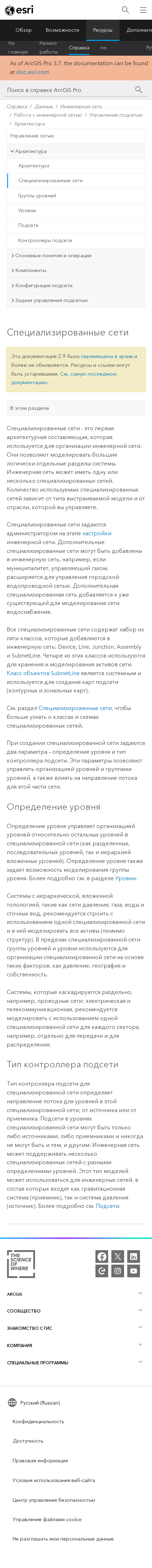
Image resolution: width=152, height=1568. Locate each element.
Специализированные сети (50, 181)
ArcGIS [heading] (14, 1294)
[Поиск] (125, 10)
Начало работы (49, 48)
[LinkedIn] (133, 1256)
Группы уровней (37, 196)
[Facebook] (101, 1256)
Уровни (27, 211)
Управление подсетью (116, 115)
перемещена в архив (107, 356)
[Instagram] (117, 1271)
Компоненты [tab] (30, 270)
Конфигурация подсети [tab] (43, 285)
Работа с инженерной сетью (48, 115)
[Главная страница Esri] (20, 10)
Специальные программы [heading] (37, 1362)
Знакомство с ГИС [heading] (29, 1328)
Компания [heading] (19, 1345)
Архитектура (29, 124)
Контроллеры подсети (45, 240)
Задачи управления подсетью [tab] (51, 300)
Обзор (24, 30)
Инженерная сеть (81, 107)
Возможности (62, 30)
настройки (96, 533)
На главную (18, 48)
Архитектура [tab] (31, 151)
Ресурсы (102, 30)
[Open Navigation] (143, 10)
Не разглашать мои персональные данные (63, 1539)
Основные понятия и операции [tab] (53, 255)
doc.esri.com (32, 72)
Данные (44, 107)
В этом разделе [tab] (29, 408)
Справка (79, 48)
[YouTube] (133, 1271)
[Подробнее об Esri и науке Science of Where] (21, 1265)
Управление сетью (32, 136)
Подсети (28, 225)
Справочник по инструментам (118, 48)
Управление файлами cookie (47, 1520)
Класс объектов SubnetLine (43, 673)
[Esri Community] (101, 1271)
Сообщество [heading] (24, 1311)
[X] (117, 1256)
